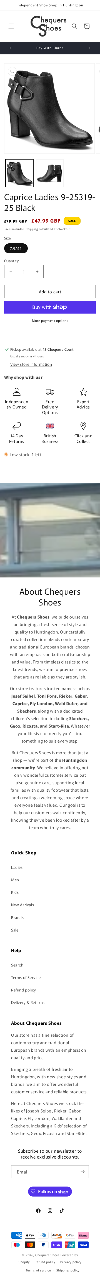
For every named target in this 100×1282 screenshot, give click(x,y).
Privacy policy (70, 1262)
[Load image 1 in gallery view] (19, 173)
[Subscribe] (82, 1171)
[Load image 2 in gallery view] (50, 173)
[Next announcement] (90, 48)
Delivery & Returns (28, 1002)
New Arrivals (22, 904)
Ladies (17, 867)
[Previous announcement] (10, 48)
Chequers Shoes (47, 1255)
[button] (11, 26)
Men (15, 879)
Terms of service (38, 1270)
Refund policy (23, 990)
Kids (15, 892)
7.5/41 (16, 248)
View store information (31, 364)
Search (17, 965)
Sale (14, 930)
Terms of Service (26, 977)
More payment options (50, 320)
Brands (17, 917)
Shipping (32, 229)
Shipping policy (68, 1270)
